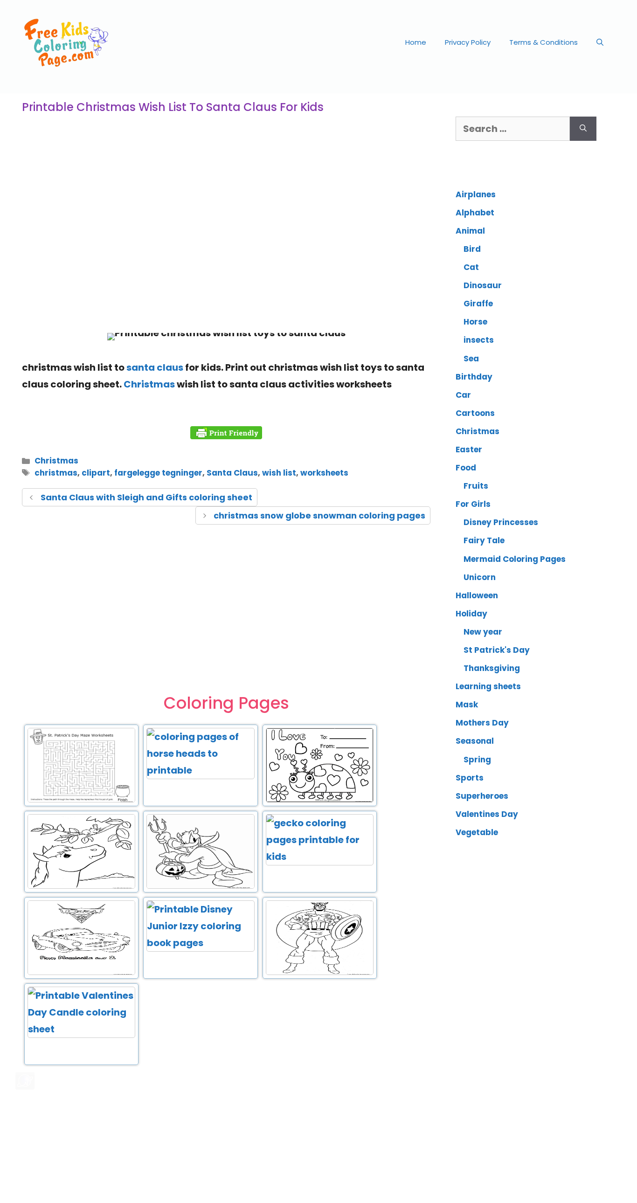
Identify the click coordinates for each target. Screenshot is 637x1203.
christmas (56, 472)
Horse (475, 321)
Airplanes (476, 194)
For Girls (473, 504)
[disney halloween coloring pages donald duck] (200, 886)
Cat (471, 267)
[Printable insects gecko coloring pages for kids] (320, 856)
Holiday (471, 613)
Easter (469, 449)
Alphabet (475, 212)
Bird (472, 249)
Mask (467, 704)
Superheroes (482, 796)
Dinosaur (483, 285)
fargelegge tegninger (158, 472)
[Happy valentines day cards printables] (320, 800)
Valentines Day (487, 814)
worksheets (324, 472)
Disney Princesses (501, 522)
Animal (470, 230)
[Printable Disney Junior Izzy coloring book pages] (200, 942)
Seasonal (475, 741)
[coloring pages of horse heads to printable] (200, 770)
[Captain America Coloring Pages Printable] (320, 973)
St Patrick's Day (497, 650)
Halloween (477, 595)
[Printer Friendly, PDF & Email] (226, 432)
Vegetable (477, 832)
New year (483, 631)
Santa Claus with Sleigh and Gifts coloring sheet (146, 497)
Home (415, 42)
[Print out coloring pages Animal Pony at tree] (81, 886)
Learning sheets (488, 686)
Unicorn (480, 577)
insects (479, 340)
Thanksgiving (492, 668)
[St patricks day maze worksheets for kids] (81, 800)
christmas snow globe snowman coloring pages (319, 515)
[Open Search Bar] (600, 42)
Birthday (474, 376)
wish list (279, 472)
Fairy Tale (484, 540)
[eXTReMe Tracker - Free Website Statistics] (25, 1086)
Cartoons (475, 413)
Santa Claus (232, 472)
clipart (96, 472)
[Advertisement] (226, 249)
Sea (471, 358)
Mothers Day (482, 722)
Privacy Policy (468, 42)
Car (463, 395)
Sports (470, 777)
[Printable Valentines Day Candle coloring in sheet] (81, 1029)
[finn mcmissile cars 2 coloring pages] (81, 973)
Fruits (476, 485)
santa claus (154, 367)
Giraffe (478, 303)
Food (466, 467)
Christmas (149, 384)
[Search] (583, 129)
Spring (477, 759)
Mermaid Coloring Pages (515, 559)
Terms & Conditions (543, 42)
